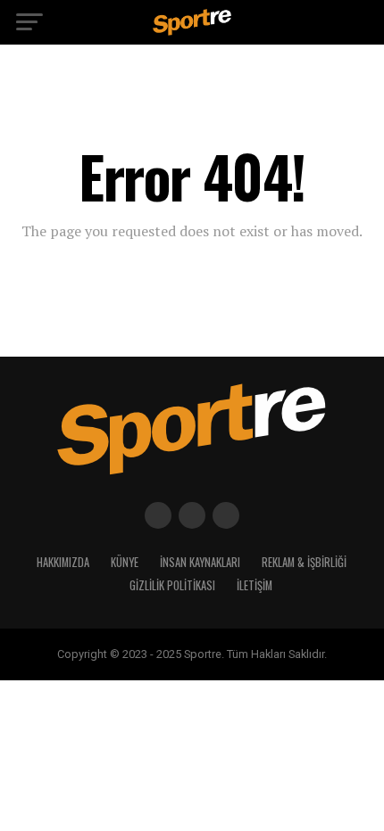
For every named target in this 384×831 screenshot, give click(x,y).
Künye (124, 562)
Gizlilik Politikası (172, 585)
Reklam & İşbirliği (304, 562)
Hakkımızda (63, 562)
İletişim (254, 585)
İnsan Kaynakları (200, 562)
